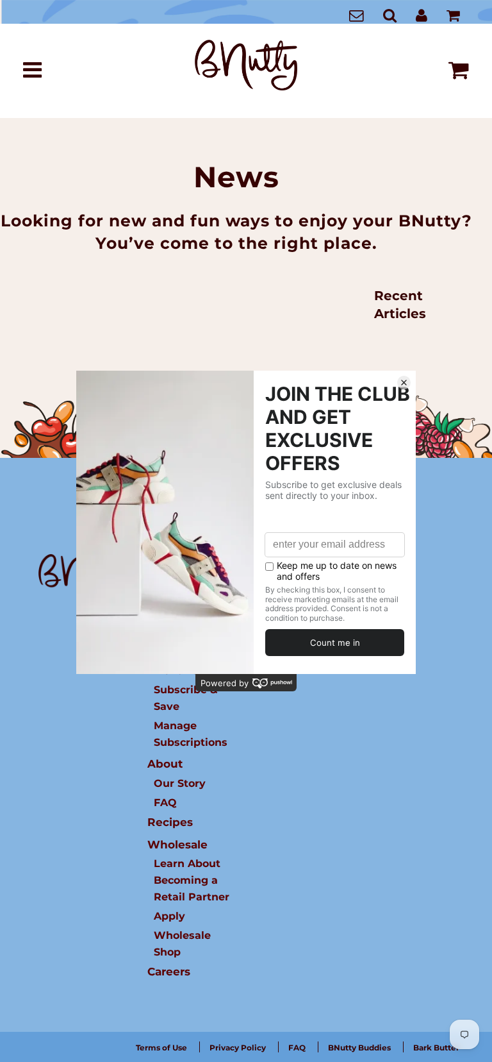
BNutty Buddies (359, 1047)
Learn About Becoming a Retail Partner (191, 880)
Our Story (180, 783)
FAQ (165, 802)
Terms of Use (161, 1047)
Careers (168, 971)
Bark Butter (436, 1047)
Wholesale (177, 844)
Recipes (170, 822)
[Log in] (421, 14)
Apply (169, 915)
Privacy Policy (237, 1047)
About (165, 763)
